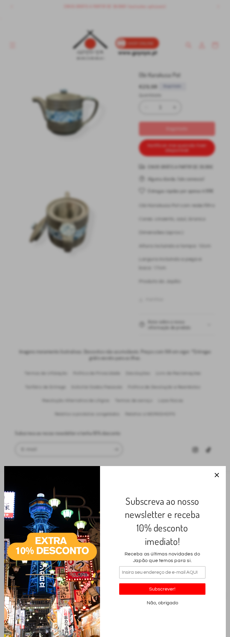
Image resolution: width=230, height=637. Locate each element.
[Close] (217, 475)
